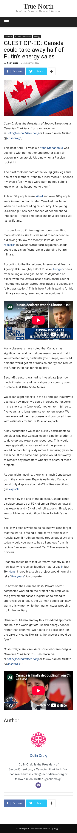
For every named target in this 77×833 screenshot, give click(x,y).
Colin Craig (12, 62)
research (10, 245)
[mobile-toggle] (6, 22)
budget (58, 269)
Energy (37, 36)
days (12, 571)
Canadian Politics (23, 36)
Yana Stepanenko (51, 148)
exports (14, 489)
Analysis (8, 36)
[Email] (38, 785)
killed (39, 196)
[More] (52, 71)
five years (17, 576)
